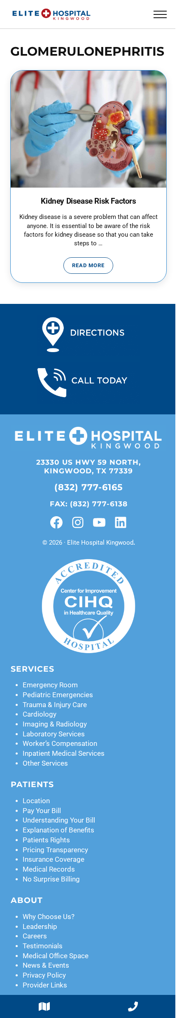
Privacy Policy (44, 975)
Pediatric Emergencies (58, 695)
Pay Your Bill (42, 811)
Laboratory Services (54, 734)
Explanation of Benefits (58, 830)
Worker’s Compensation (60, 744)
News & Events (46, 965)
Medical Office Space (55, 956)
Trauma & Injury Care (55, 705)
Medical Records (49, 869)
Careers (35, 936)
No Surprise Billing (51, 879)
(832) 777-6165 (88, 487)
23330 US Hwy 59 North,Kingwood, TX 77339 (88, 466)
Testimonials (43, 946)
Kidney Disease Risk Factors (88, 201)
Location (36, 801)
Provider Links (45, 985)
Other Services (45, 763)
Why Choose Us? (49, 917)
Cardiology (39, 714)
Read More (92, 266)
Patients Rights (46, 840)
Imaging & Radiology (55, 724)
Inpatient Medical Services (64, 753)
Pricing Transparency (55, 850)
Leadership (40, 927)
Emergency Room (50, 685)
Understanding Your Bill (59, 820)
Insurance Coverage (53, 859)
